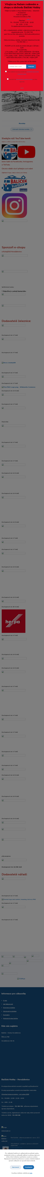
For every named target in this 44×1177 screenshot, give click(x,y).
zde (31, 1173)
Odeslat (31, 66)
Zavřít (22, 88)
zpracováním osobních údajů (24, 79)
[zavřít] (39, 4)
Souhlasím (28, 1167)
